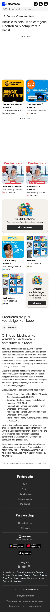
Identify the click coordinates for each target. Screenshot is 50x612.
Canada (39, 572)
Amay (10, 450)
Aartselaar (25, 450)
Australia (30, 572)
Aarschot (31, 452)
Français (43, 575)
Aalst (19, 452)
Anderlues (6, 452)
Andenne (34, 450)
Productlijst (25, 504)
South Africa (15, 581)
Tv (4, 327)
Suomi (35, 575)
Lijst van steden (25, 499)
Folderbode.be (32, 589)
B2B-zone (25, 528)
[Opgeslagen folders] (36, 4)
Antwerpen (7, 455)
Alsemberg (40, 452)
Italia (16, 578)
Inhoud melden (25, 494)
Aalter (41, 450)
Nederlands (32, 578)
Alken (4, 450)
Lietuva (23, 578)
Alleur (14, 452)
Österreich (21, 572)
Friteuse (12, 327)
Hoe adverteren (25, 523)
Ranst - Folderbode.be (18, 357)
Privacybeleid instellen (25, 596)
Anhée (16, 450)
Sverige (6, 581)
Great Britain (8, 578)
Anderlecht (38, 447)
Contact (25, 489)
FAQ (25, 484)
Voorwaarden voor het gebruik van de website (24, 601)
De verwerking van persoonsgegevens (25, 606)
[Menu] (46, 4)
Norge (41, 578)
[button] (41, 4)
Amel (30, 447)
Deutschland (16, 575)
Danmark (28, 575)
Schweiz (6, 575)
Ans (24, 452)
